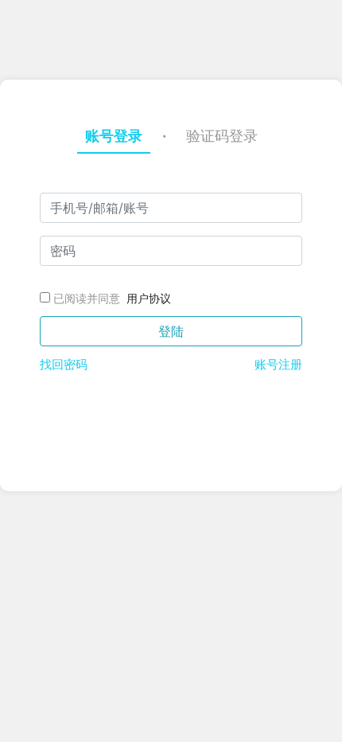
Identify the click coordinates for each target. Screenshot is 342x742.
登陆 (171, 331)
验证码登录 (222, 135)
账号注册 (278, 364)
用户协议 (148, 298)
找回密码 (63, 364)
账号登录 (113, 135)
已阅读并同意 (86, 298)
